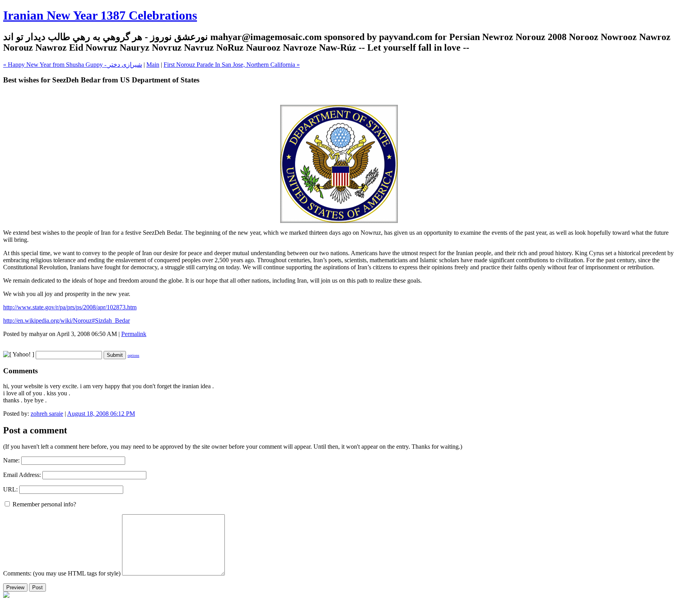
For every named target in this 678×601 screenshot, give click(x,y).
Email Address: (22, 474)
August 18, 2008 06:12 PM (101, 413)
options (133, 355)
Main (152, 64)
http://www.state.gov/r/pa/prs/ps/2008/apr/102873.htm (70, 307)
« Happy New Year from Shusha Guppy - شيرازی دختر (72, 64)
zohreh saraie (47, 413)
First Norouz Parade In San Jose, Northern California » (232, 64)
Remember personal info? (43, 504)
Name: (11, 460)
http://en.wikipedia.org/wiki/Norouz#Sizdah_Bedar (66, 320)
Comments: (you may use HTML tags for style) (61, 573)
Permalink (133, 334)
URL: (10, 489)
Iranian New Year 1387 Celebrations (100, 15)
